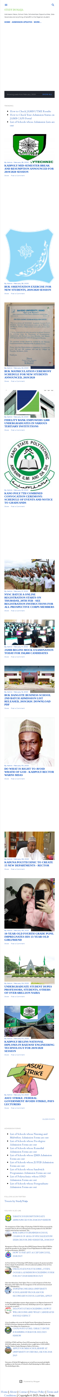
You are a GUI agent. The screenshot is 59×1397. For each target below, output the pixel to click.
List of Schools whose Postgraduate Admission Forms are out (29, 1185)
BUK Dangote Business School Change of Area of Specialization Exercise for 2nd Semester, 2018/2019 (33, 1236)
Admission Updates (22, 22)
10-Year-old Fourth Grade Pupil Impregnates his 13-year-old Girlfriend (29, 936)
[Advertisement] (29, 53)
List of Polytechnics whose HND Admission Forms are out (28, 1178)
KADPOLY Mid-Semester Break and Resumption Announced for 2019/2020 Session (29, 168)
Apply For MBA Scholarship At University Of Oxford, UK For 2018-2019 (32, 1352)
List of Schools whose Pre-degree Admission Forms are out (27, 1142)
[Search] (53, 4)
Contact (23, 1391)
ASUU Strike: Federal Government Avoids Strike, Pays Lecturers (29, 1101)
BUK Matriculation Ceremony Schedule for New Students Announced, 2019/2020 (27, 374)
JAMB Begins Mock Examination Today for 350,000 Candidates (28, 651)
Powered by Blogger (32, 1381)
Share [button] (6, 175)
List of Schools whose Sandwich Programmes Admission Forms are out (30, 1171)
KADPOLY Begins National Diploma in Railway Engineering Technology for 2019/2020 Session (29, 1046)
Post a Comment (18, 175)
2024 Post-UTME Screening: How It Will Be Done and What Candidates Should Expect (33, 1312)
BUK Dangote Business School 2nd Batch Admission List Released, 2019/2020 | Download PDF (27, 700)
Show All (47, 94)
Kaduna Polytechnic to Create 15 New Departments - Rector (28, 864)
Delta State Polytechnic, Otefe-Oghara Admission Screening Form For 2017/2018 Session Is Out (33, 1272)
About (13, 1391)
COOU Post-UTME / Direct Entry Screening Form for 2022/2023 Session (31, 1332)
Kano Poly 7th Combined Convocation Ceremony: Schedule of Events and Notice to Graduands (28, 498)
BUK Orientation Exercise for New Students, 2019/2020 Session (27, 288)
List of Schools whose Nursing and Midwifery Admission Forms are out (29, 1135)
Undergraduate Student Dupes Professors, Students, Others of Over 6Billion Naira (28, 989)
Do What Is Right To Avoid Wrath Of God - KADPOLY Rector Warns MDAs (29, 771)
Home (7, 22)
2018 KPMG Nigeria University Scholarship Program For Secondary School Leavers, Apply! (32, 1292)
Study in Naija (13, 9)
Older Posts (48, 1119)
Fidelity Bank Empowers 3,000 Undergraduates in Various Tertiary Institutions (27, 423)
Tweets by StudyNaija (16, 1201)
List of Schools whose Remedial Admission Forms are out (27, 1149)
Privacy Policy (37, 1391)
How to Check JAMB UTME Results (30, 111)
